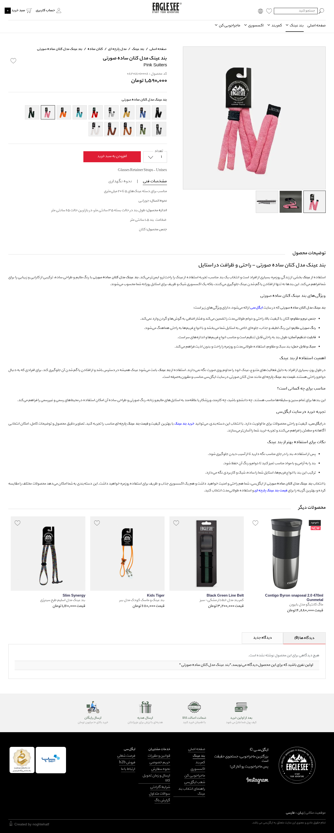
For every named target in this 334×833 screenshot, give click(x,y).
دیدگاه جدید (262, 638)
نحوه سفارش (160, 769)
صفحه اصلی (316, 26)
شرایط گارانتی (160, 787)
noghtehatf (41, 824)
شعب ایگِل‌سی (194, 782)
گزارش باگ (162, 800)
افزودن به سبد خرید (112, 156)
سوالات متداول (159, 794)
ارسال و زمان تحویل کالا (156, 778)
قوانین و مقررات (159, 756)
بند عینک (296, 26)
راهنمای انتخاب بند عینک (191, 792)
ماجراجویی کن (229, 26)
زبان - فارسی (306, 813)
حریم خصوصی (159, 762)
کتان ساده (95, 49)
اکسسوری (256, 26)
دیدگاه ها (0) (304, 638)
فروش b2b (127, 762)
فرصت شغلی (126, 756)
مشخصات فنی (155, 181)
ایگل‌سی (256, 308)
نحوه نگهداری (120, 181)
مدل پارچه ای (117, 49)
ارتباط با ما (128, 769)
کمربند (276, 26)
